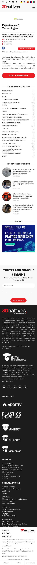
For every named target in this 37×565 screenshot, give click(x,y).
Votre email (8, 286)
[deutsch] (21, 2)
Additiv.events (7, 348)
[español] (28, 2)
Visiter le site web (25, 48)
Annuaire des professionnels (12, 465)
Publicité (5, 479)
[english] (24, 2)
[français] (31, 2)
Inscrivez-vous (18, 300)
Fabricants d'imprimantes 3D (23, 37)
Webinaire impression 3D (11, 476)
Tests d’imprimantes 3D (10, 468)
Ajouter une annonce (18, 76)
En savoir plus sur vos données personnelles (14, 556)
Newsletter (6, 474)
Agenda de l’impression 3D (12, 470)
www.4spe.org (7, 381)
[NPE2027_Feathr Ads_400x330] (18, 238)
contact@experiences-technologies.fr (14, 39)
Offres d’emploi (7, 472)
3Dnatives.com (23, 346)
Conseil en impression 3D (11, 35)
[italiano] (34, 2)
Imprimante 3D (7, 463)
